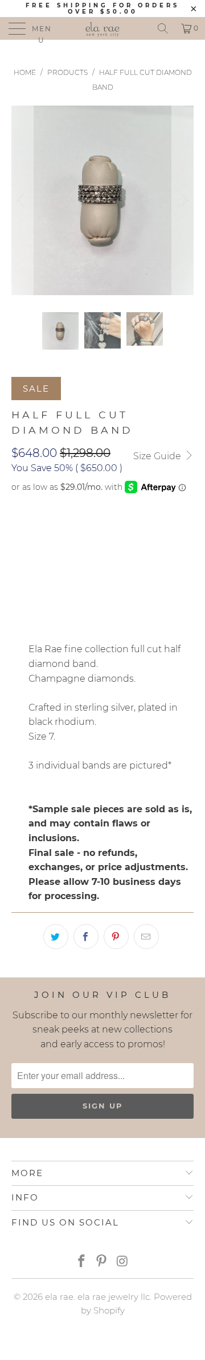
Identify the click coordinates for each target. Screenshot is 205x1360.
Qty (19, 562)
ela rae (59, 1296)
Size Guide (158, 456)
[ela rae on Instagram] (122, 1262)
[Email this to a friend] (146, 936)
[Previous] (22, 200)
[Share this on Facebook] (86, 936)
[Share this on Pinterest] (116, 936)
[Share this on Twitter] (55, 936)
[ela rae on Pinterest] (101, 1262)
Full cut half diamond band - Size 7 (98, 530)
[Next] (182, 200)
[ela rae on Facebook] (81, 1262)
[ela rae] (102, 28)
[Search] (163, 28)
